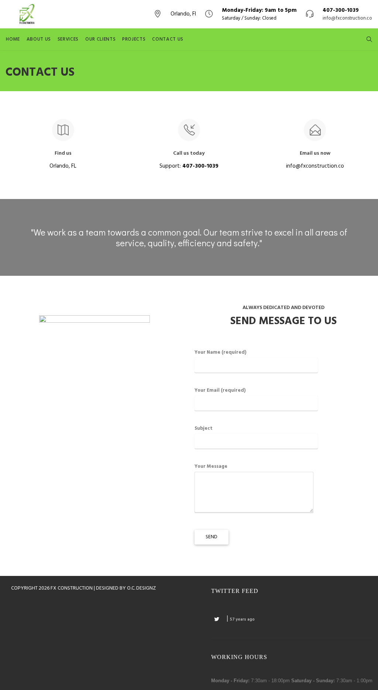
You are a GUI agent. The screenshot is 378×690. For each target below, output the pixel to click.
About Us (39, 39)
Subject (204, 428)
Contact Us (167, 39)
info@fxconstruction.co (347, 18)
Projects (133, 39)
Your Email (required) (220, 390)
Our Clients (100, 39)
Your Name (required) (220, 352)
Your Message (211, 466)
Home (13, 39)
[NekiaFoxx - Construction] (27, 14)
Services (68, 39)
